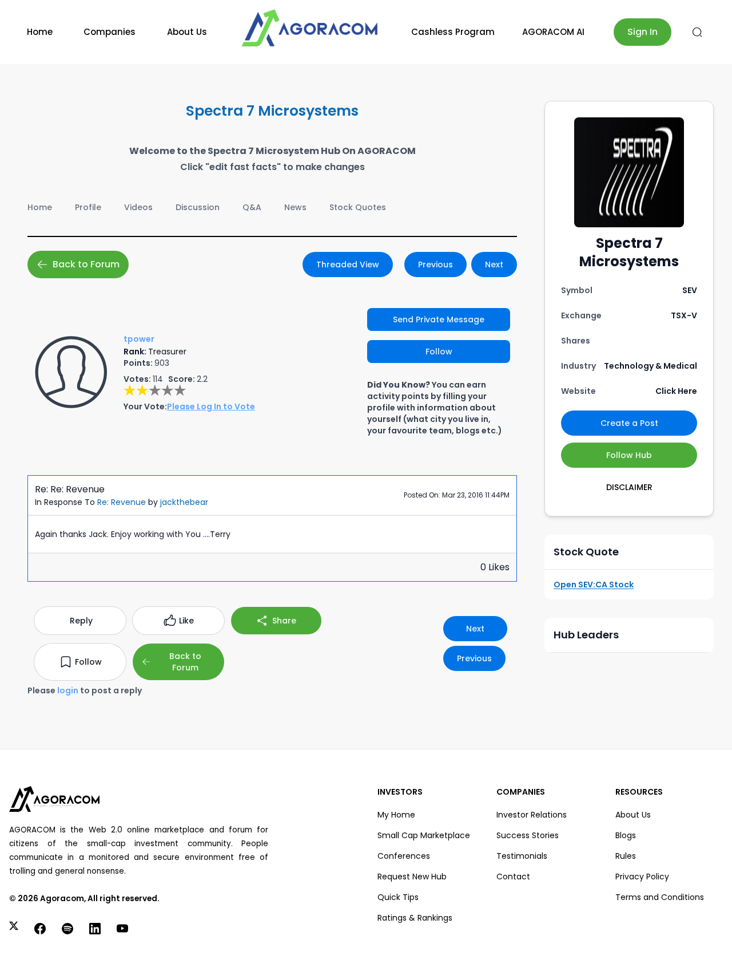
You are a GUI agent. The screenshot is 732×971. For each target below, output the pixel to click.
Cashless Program (453, 32)
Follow (438, 351)
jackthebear (184, 502)
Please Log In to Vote (211, 406)
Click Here (676, 391)
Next (494, 264)
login (67, 690)
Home (40, 32)
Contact (513, 876)
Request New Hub (412, 876)
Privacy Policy (642, 876)
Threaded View (347, 264)
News (295, 207)
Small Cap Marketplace (423, 835)
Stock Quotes (357, 207)
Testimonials (521, 856)
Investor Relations (531, 814)
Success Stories (527, 835)
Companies (109, 32)
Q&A (251, 207)
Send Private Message (438, 319)
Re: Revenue (121, 502)
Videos (138, 207)
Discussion (198, 207)
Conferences (403, 856)
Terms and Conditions (659, 897)
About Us (187, 32)
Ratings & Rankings (414, 917)
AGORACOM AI (553, 32)
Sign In (642, 31)
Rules (625, 856)
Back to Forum (86, 264)
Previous (435, 264)
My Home (396, 814)
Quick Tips (398, 897)
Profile (88, 207)
